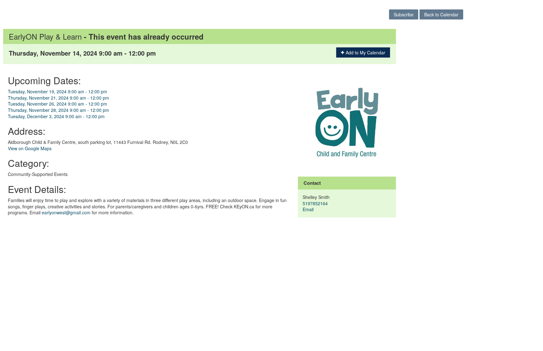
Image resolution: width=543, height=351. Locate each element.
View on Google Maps (30, 148)
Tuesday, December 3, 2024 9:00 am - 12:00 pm (56, 116)
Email (308, 209)
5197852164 (315, 203)
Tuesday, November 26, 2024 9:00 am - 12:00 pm (57, 104)
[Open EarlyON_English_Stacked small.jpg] (347, 122)
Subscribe (404, 14)
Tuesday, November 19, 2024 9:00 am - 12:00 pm (57, 91)
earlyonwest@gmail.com (66, 212)
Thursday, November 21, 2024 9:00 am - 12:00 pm (58, 98)
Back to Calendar (441, 14)
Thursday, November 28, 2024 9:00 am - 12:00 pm (58, 110)
